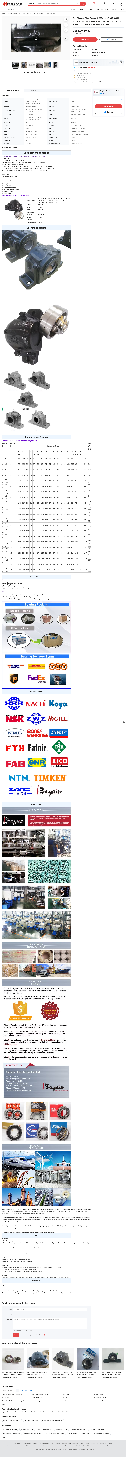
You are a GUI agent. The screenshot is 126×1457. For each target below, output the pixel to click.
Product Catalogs (28, 1390)
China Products (27, 1443)
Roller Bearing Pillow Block (96, 1429)
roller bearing (36, 1401)
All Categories (8, 9)
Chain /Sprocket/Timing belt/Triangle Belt (13, 1401)
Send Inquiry (85, 39)
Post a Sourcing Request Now (53, 1335)
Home (3, 13)
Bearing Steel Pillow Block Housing (54, 1433)
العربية (72, 1445)
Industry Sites (74, 1443)
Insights (110, 1443)
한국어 (78, 1445)
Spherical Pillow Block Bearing (11, 1433)
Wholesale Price (66, 1443)
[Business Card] (121, 98)
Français (39, 1445)
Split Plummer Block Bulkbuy (101, 1433)
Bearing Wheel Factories (61, 1429)
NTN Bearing (66, 1397)
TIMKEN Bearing (98, 1394)
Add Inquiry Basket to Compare (36, 72)
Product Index (94, 1443)
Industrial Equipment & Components (16, 13)
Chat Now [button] (113, 39)
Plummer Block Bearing (51, 13)
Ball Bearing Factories (44, 1429)
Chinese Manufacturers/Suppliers (41, 1443)
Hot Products (17, 1443)
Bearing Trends (85, 1433)
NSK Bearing (5, 1397)
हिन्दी (88, 1445)
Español (26, 1445)
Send (15, 1335)
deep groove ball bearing (101, 1401)
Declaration (82, 1449)
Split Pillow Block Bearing (31, 1420)
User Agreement (73, 1449)
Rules (123, 9)
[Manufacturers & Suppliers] (12, 4)
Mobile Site (103, 1443)
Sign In (76, 82)
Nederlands (66, 1445)
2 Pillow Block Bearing (78, 1429)
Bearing (29, 13)
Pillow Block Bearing (38, 13)
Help (91, 9)
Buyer (81, 9)
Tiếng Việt (105, 1445)
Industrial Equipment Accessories (11, 1394)
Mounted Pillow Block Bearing (11, 1420)
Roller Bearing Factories (27, 1429)
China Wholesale (55, 1443)
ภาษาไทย (93, 1445)
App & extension (101, 9)
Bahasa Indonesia (114, 1445)
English (20, 1445)
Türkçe (99, 1445)
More (3, 1437)
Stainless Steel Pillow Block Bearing (52, 1420)
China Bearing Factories (10, 1429)
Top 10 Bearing (72, 1433)
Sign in (122, 5)
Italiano (54, 1445)
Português (32, 1445)
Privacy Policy (90, 1449)
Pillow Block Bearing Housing (32, 1433)
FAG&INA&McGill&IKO (100, 1397)
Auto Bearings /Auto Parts (40, 1394)
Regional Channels (84, 1443)
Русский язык (46, 1445)
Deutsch (60, 1445)
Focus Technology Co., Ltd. (51, 1449)
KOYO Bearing (36, 1397)
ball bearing (66, 1401)
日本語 (83, 1445)
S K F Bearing (67, 1394)
